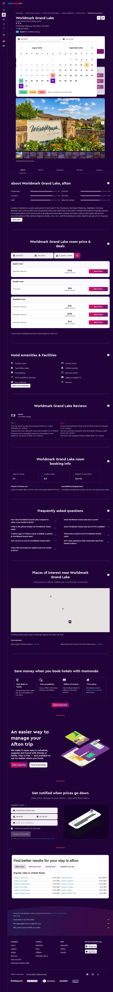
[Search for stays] (4, 15)
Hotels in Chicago (67, 887)
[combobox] (36, 810)
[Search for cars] (4, 19)
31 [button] (26, 86)
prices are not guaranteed (59, 913)
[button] (3, 3)
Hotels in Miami (66, 890)
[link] (60, 705)
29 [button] (53, 81)
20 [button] (42, 75)
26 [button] (37, 81)
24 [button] (26, 81)
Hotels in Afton (80, 13)
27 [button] (42, 81)
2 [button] (21, 65)
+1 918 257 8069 (22, 29)
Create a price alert (93, 690)
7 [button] (47, 65)
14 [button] (47, 70)
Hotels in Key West (20, 887)
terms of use (39, 838)
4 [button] (31, 65)
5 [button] (37, 65)
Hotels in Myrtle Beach (22, 890)
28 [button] (48, 81)
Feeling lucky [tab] (50, 867)
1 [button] (70, 60)
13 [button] (42, 70)
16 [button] (21, 75)
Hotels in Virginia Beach (22, 884)
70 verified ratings (32, 32)
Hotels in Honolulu (67, 884)
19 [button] (37, 75)
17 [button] (26, 75)
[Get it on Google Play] (91, 946)
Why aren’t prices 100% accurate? (26, 927)
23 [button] (21, 81)
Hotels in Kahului (67, 878)
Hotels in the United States (50, 13)
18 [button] (32, 75)
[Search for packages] (4, 24)
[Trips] (4, 35)
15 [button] (53, 70)
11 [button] (31, 70)
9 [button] (21, 70)
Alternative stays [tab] (35, 867)
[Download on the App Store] (91, 951)
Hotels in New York (20, 878)
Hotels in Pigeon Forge (22, 893)
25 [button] (32, 81)
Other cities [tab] (19, 867)
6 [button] (42, 65)
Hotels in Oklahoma (67, 13)
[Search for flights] (4, 10)
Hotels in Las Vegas (20, 881)
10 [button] (26, 70)
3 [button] (26, 65)
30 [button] (21, 86)
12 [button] (37, 70)
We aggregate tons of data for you (27, 924)
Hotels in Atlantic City (68, 893)
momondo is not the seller (23, 920)
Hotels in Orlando (67, 881)
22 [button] (53, 75)
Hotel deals (19, 13)
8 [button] (52, 65)
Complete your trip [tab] (67, 867)
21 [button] (47, 75)
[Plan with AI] (4, 28)
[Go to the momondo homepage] (15, 3)
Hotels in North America (32, 13)
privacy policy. (50, 838)
